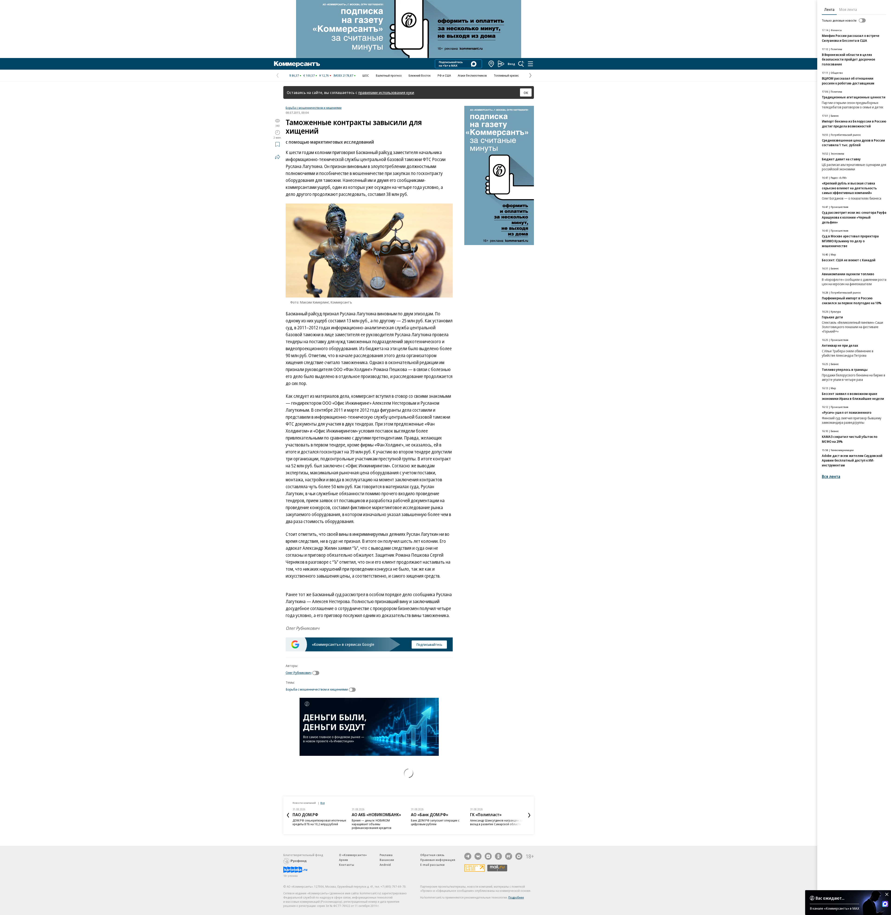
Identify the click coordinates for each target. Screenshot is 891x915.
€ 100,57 (309, 75)
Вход (511, 64)
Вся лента (831, 476)
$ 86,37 (294, 75)
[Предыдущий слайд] (288, 815)
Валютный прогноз (389, 75)
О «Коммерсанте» (353, 855)
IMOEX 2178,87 (343, 75)
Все (322, 803)
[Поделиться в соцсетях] (277, 157)
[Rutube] (508, 856)
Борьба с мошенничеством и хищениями (314, 108)
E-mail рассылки (432, 865)
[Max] (518, 856)
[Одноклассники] (498, 856)
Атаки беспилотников (472, 75)
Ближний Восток (420, 75)
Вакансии (387, 860)
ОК (526, 92)
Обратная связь (432, 855)
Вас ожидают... (830, 898)
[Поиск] (521, 63)
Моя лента (848, 9)
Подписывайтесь (429, 644)
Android (385, 865)
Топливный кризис (506, 75)
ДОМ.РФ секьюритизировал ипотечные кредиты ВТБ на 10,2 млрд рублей (319, 822)
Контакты (346, 865)
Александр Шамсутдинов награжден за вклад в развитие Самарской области (496, 822)
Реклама (386, 855)
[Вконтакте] (478, 856)
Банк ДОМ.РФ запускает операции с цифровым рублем (435, 822)
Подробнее (516, 897)
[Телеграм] (467, 856)
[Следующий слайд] (529, 815)
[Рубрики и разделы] (530, 63)
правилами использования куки (386, 92)
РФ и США (444, 75)
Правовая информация (437, 860)
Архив (343, 860)
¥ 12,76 (324, 75)
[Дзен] (488, 856)
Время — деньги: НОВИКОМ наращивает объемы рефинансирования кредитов (371, 824)
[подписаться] (317, 673)
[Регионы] (491, 63)
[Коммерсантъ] (297, 64)
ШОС (365, 75)
